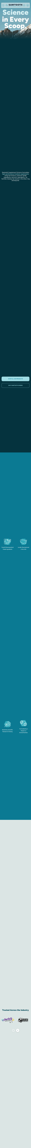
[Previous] (13, 1030)
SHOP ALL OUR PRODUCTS (15, 379)
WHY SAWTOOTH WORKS (15, 385)
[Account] (24, 5)
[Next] (17, 1030)
